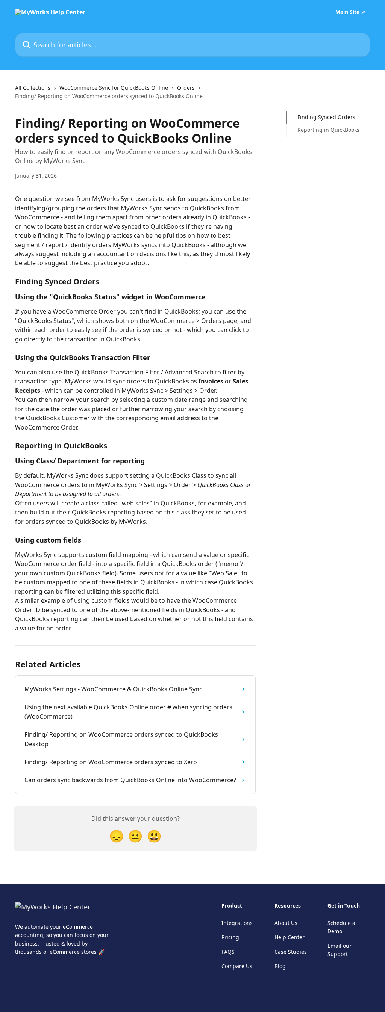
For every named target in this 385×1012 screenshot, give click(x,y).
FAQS (228, 951)
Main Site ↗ (350, 12)
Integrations (237, 922)
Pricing (230, 937)
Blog (280, 966)
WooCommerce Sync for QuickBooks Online (113, 87)
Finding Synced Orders (326, 117)
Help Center (289, 937)
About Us (285, 922)
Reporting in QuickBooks (328, 129)
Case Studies (290, 951)
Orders (186, 87)
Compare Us (236, 966)
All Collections (32, 87)
